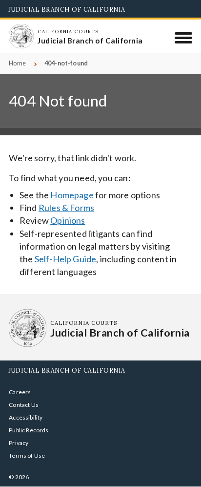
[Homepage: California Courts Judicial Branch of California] (21, 36)
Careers (20, 392)
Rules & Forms (66, 207)
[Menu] (184, 37)
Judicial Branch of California (67, 9)
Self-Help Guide (66, 259)
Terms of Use (27, 455)
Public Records (29, 430)
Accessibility (25, 417)
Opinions (67, 220)
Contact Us (24, 404)
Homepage (71, 195)
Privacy (18, 442)
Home (17, 63)
